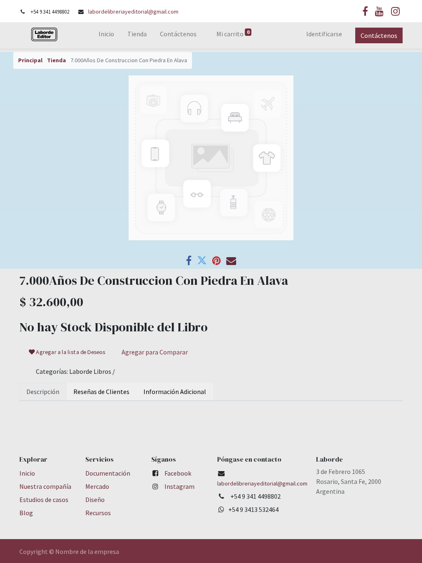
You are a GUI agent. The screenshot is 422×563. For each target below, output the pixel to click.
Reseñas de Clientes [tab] (101, 391)
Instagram (179, 486)
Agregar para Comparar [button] (155, 352)
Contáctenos (379, 35)
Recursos (98, 513)
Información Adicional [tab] (174, 391)
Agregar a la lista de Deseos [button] (70, 352)
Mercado (97, 486)
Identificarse (324, 34)
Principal (30, 60)
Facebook (177, 473)
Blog (26, 513)
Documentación (107, 473)
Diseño (95, 499)
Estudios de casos (43, 499)
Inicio (27, 473)
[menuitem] (106, 35)
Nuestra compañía (45, 486)
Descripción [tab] (42, 391)
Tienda (56, 60)
